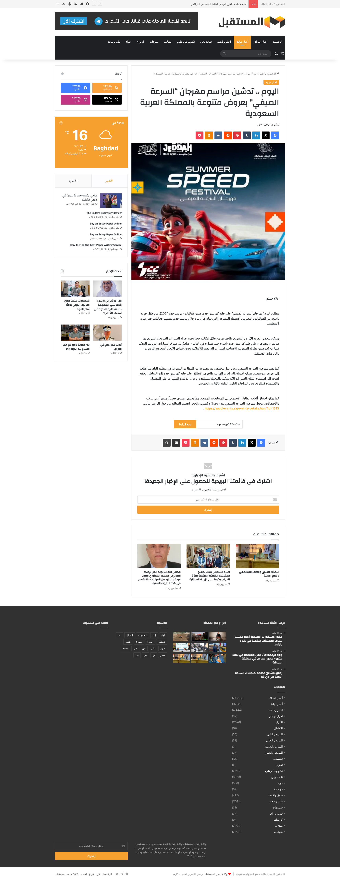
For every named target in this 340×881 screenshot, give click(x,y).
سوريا (139, 641)
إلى (154, 635)
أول (163, 635)
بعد (119, 635)
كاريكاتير (278, 819)
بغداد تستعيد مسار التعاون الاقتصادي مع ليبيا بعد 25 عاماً (216, 4)
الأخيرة (73, 181)
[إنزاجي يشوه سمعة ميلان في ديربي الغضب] (111, 200)
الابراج (140, 41)
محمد (125, 648)
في (135, 648)
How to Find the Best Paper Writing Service (96, 245)
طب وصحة (114, 41)
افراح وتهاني (275, 716)
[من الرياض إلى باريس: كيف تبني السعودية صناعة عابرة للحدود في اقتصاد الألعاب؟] (107, 288)
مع (153, 655)
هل (137, 655)
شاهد (128, 641)
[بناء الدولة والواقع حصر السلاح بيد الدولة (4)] (75, 333)
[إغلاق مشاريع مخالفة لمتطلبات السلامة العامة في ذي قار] (217, 647)
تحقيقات (278, 758)
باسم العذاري (180, 873)
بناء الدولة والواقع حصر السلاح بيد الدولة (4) (76, 347)
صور (163, 648)
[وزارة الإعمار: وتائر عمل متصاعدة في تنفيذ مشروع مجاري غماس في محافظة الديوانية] (181, 636)
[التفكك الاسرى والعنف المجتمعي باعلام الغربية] (257, 556)
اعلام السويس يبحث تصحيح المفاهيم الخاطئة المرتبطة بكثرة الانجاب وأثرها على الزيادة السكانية (209, 575)
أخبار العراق (260, 41)
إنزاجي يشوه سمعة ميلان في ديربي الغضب (79, 197)
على (153, 648)
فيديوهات (277, 807)
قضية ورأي (276, 813)
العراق (130, 635)
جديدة (150, 641)
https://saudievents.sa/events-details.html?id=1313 (242, 408)
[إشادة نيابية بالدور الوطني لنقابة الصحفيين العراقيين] (199, 647)
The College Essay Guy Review (104, 213)
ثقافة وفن (206, 41)
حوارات (278, 789)
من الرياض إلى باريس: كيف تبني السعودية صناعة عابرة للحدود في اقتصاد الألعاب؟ (108, 307)
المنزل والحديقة (274, 746)
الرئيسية (277, 41)
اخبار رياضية (224, 41)
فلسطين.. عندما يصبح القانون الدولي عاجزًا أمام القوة (77, 305)
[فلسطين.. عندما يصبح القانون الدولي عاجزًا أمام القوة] (75, 288)
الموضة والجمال (273, 752)
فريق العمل (87, 873)
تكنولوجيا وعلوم (186, 41)
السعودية (142, 635)
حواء (128, 41)
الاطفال (278, 728)
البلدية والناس (275, 734)
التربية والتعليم (274, 740)
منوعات (154, 41)
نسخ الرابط (185, 424)
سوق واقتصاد (275, 795)
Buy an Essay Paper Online (106, 223)
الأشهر (109, 181)
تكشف (161, 641)
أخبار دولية (242, 41)
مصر (162, 655)
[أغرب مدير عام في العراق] (107, 333)
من (145, 655)
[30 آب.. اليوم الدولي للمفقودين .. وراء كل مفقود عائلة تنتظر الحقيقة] (217, 636)
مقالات (168, 41)
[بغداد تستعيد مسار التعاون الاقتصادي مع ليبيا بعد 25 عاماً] (181, 647)
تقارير (279, 764)
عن (143, 648)
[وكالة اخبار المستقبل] (248, 22)
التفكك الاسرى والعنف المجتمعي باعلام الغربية (259, 573)
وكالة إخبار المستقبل (216, 873)
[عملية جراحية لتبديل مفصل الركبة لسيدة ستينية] (217, 658)
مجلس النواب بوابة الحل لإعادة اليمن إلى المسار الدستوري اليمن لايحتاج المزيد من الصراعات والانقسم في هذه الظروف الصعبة (159, 577)
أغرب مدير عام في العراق (111, 347)
